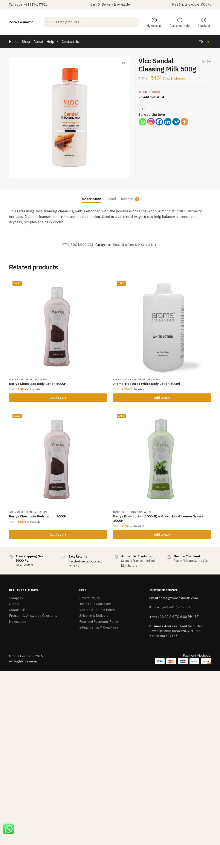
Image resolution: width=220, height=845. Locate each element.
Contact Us (17, 610)
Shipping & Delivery (93, 616)
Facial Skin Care (123, 245)
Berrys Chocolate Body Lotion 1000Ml (38, 384)
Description (91, 199)
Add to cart (58, 398)
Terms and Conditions (95, 604)
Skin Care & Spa (145, 245)
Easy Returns (78, 556)
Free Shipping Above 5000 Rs (191, 4)
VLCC (142, 109)
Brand (111, 199)
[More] (184, 121)
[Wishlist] (100, 284)
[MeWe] (176, 121)
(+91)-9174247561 (176, 607)
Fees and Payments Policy (99, 622)
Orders (14, 604)
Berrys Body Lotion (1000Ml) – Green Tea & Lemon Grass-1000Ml (158, 518)
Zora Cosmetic (21, 22)
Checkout (204, 26)
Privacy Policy (89, 598)
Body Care (16, 379)
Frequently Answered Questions (33, 616)
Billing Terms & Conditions (99, 627)
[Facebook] (159, 121)
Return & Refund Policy (97, 610)
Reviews (127, 199)
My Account (154, 26)
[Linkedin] (167, 121)
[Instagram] (151, 121)
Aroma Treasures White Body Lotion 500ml (146, 384)
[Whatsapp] (142, 121)
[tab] (91, 195)
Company (16, 598)
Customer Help (180, 26)
